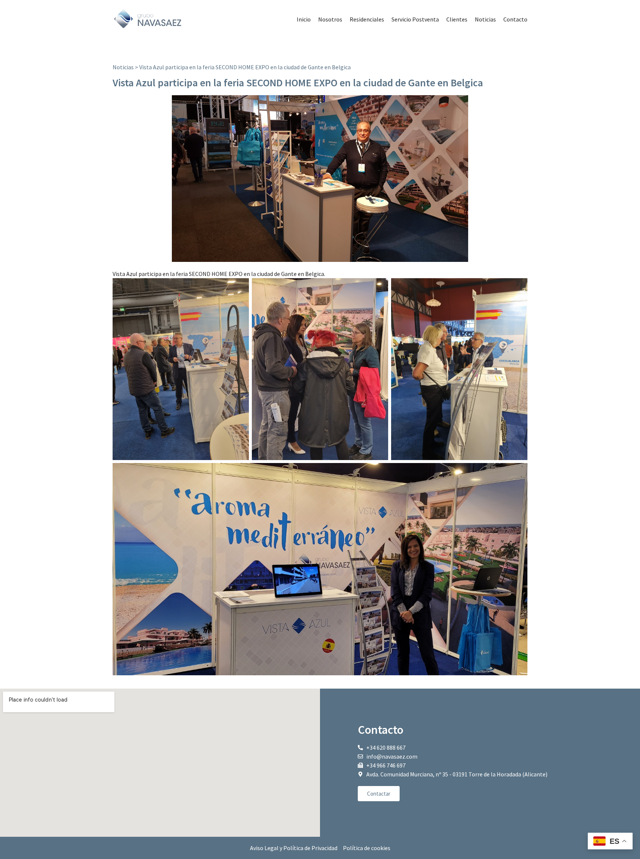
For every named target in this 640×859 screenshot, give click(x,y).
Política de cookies (366, 848)
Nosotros (330, 19)
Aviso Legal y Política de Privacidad (293, 848)
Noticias (485, 19)
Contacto (515, 19)
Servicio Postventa (415, 19)
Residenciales (367, 19)
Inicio (304, 19)
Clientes (456, 19)
